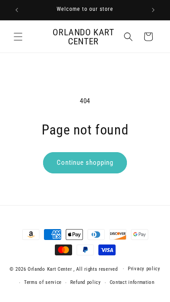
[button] (18, 37)
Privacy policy (144, 269)
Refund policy (85, 282)
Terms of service (43, 282)
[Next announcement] (153, 10)
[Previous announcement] (17, 10)
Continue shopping (85, 162)
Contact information (132, 282)
